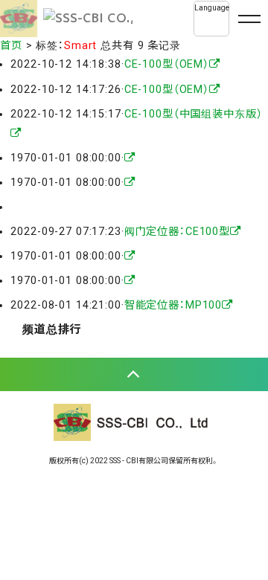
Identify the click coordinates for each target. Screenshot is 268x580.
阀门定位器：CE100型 (177, 231)
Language (211, 8)
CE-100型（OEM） (166, 64)
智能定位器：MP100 (173, 305)
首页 (11, 45)
